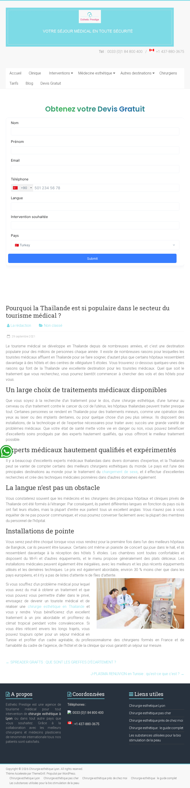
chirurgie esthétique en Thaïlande (56, 606)
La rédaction (21, 325)
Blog (29, 83)
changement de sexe (120, 472)
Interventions (59, 73)
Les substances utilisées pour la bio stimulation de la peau (44, 783)
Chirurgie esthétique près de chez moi (156, 720)
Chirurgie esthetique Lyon (147, 706)
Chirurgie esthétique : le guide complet (156, 728)
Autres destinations (136, 73)
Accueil (15, 73)
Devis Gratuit (51, 83)
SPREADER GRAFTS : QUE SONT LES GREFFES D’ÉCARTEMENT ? (61, 662)
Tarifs (14, 83)
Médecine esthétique (95, 73)
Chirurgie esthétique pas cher (150, 713)
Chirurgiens (168, 73)
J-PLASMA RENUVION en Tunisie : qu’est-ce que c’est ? (137, 674)
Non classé (53, 325)
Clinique (35, 73)
